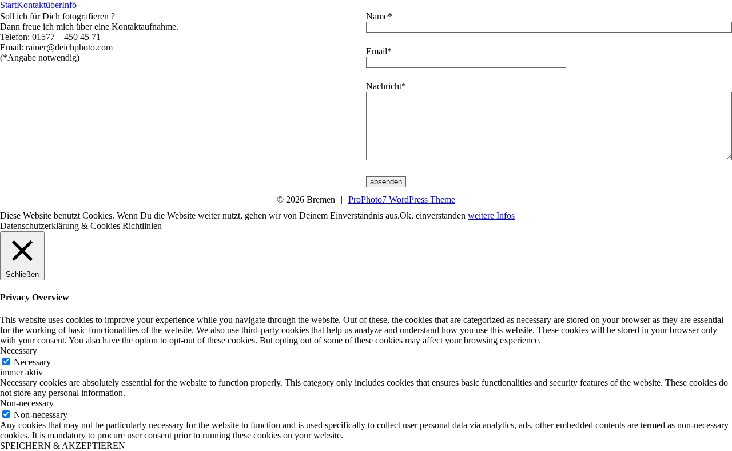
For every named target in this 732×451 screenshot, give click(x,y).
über (54, 5)
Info (69, 5)
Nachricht (383, 86)
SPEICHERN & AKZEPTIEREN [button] (62, 445)
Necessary (32, 362)
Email (376, 51)
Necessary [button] (18, 350)
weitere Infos (491, 215)
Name (377, 16)
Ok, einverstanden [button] (433, 215)
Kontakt (31, 5)
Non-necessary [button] (27, 403)
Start (8, 5)
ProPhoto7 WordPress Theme (401, 199)
